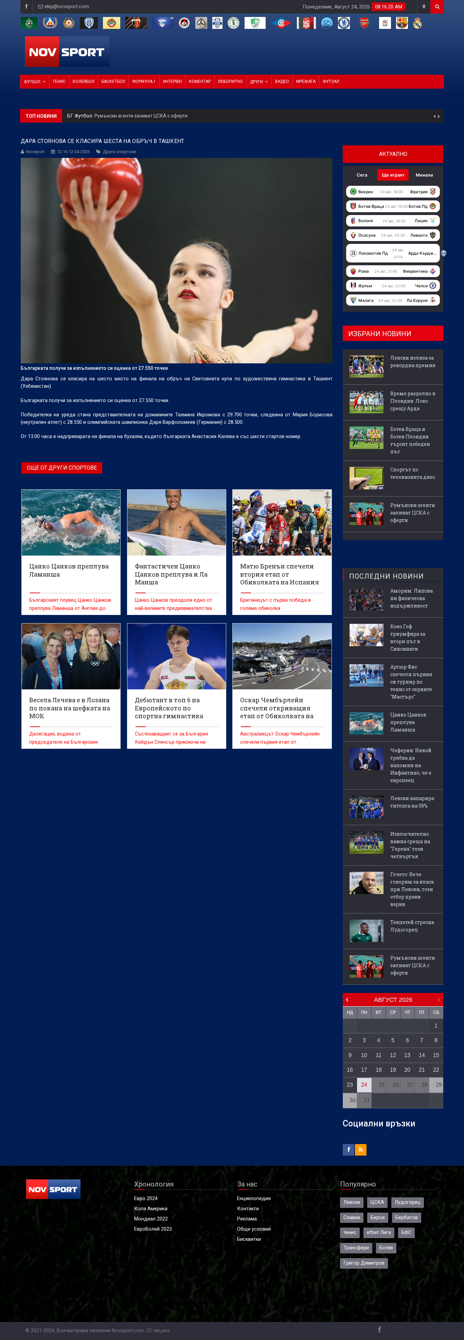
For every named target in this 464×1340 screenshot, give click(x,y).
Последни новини (386, 576)
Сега (362, 175)
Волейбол (83, 81)
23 (350, 1085)
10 (364, 1055)
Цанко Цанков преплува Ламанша (408, 722)
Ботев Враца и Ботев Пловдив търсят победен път (410, 440)
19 (393, 1070)
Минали (424, 175)
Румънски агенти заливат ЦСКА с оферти (412, 512)
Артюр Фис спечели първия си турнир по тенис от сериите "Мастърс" (411, 682)
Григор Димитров (364, 1263)
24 (364, 1085)
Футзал (331, 81)
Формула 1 (144, 81)
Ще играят (393, 175)
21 (422, 1070)
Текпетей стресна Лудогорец (412, 926)
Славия (351, 1217)
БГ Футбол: (80, 116)
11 (378, 1055)
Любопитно (230, 81)
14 (422, 1055)
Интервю (172, 81)
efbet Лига (379, 1232)
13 (407, 1055)
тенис (349, 1232)
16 (350, 1070)
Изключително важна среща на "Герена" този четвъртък (410, 845)
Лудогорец (408, 1202)
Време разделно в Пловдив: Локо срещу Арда (412, 401)
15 (436, 1055)
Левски (351, 1202)
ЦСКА (377, 1202)
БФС (406, 1232)
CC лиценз (158, 1331)
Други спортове (119, 151)
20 (407, 1070)
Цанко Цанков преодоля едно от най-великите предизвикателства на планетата (173, 608)
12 (393, 1055)
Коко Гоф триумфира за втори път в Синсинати (407, 637)
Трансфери (356, 1248)
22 (436, 1070)
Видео (282, 81)
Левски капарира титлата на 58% (412, 802)
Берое (378, 1217)
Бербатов (406, 1217)
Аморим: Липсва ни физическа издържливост (411, 598)
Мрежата (306, 81)
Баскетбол (113, 81)
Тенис (59, 81)
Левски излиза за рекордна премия (134, 116)
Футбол (32, 81)
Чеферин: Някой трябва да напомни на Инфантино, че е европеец (410, 765)
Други (256, 81)
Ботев (386, 1248)
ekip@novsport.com (66, 7)
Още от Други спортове (62, 468)
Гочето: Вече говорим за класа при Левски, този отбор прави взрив (412, 889)
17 (364, 1070)
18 (379, 1070)
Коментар (200, 81)
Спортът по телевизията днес (412, 473)
